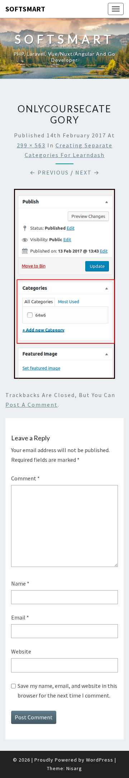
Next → (87, 172)
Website (21, 651)
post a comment (31, 404)
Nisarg (74, 768)
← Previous (49, 172)
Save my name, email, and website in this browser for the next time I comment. (67, 690)
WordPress (99, 760)
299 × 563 (31, 145)
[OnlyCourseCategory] (64, 286)
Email (20, 617)
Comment (25, 478)
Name (20, 583)
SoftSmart (25, 8)
